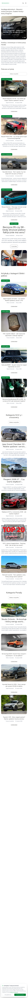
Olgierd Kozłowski (10, 102)
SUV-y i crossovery (8, 27)
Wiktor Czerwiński (6, 34)
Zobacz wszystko (14, 73)
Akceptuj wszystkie (20, 994)
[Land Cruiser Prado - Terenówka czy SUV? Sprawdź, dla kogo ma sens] (14, 27)
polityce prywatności (14, 992)
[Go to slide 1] (22, 37)
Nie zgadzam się (8, 994)
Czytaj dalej (14, 246)
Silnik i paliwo (14, 223)
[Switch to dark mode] (23, 3)
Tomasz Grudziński (10, 140)
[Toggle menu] (25, 3)
